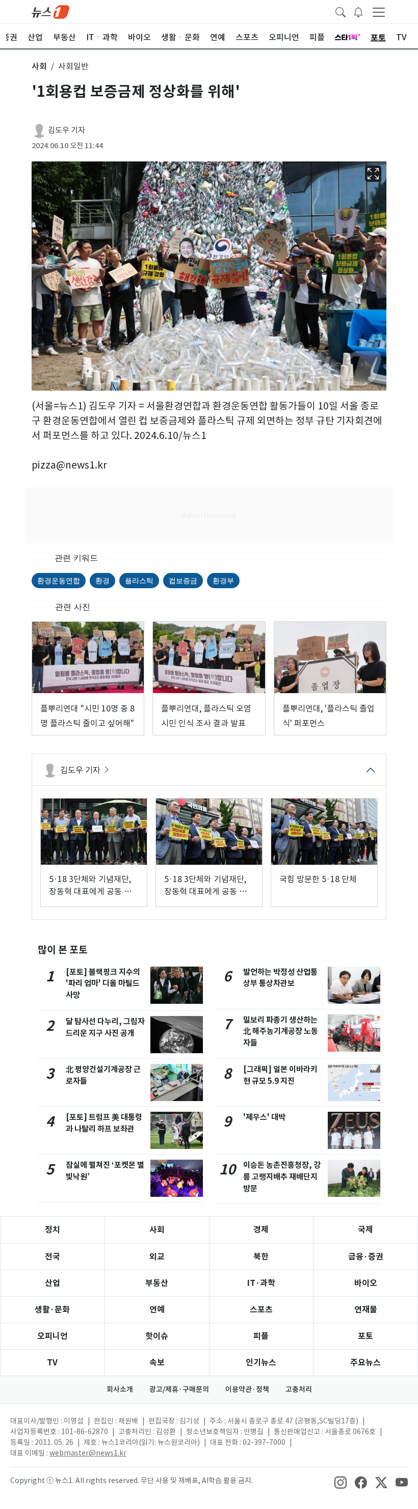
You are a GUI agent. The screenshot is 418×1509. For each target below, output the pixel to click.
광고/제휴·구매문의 (179, 1389)
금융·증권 (365, 1256)
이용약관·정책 (247, 1389)
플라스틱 (139, 580)
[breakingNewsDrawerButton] (358, 11)
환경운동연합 (58, 580)
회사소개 (120, 1389)
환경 (102, 580)
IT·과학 (261, 1283)
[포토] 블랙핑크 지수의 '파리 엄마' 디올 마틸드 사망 (103, 983)
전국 (52, 1256)
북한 (261, 1256)
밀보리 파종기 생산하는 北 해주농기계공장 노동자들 (280, 1031)
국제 (365, 1229)
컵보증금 (183, 580)
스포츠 (261, 1309)
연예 (157, 1309)
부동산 (156, 1283)
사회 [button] (39, 66)
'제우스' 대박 (264, 1117)
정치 (52, 1229)
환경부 (223, 580)
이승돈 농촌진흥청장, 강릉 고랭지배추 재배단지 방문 (282, 1176)
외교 (157, 1256)
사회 (157, 1229)
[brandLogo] (50, 11)
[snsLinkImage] (340, 1481)
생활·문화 (52, 1309)
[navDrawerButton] (378, 12)
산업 (52, 1283)
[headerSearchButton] (340, 11)
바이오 (365, 1283)
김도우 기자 (66, 130)
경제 (261, 1229)
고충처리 (298, 1389)
